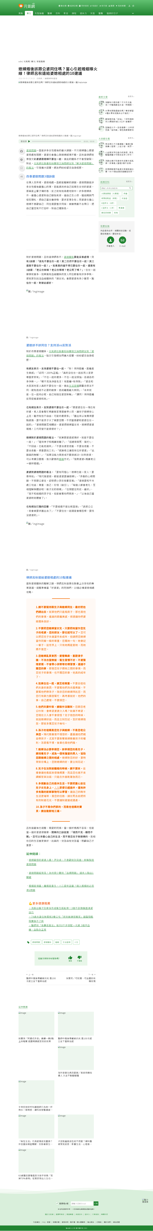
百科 (58, 13)
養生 (29, 13)
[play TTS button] (29, 141)
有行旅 (104, 6)
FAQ (44, 1222)
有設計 (95, 6)
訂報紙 (99, 1222)
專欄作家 (104, 1214)
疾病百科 (79, 1214)
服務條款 (65, 1222)
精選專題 (70, 1214)
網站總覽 (116, 1222)
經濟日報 (74, 6)
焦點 (21, 13)
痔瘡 (125, 193)
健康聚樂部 (60, 1214)
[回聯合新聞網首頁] (21, 6)
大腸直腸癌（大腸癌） (110, 193)
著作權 (72, 1222)
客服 (48, 1222)
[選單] (133, 6)
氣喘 (116, 212)
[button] (133, 13)
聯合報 (63, 6)
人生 (57, 787)
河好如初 (85, 6)
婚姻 (61, 459)
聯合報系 (90, 1222)
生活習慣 (74, 385)
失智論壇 (39, 13)
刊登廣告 (36, 1222)
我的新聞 (121, 6)
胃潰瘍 (121, 208)
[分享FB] (22, 151)
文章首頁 (95, 1214)
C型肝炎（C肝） (108, 208)
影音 (66, 13)
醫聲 (100, 13)
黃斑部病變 (106, 212)
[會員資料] (129, 6)
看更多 (131, 96)
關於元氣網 (49, 1214)
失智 (92, 13)
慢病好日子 (112, 13)
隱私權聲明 (81, 1222)
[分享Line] (22, 160)
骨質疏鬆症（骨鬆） (110, 198)
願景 (112, 6)
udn (20, 61)
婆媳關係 (69, 257)
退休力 (83, 13)
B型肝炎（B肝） (108, 203)
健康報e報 (63, 1203)
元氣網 (27, 61)
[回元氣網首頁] (29, 6)
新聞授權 (56, 1222)
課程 (74, 13)
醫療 (49, 13)
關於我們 (107, 1222)
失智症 (124, 198)
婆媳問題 (31, 150)
